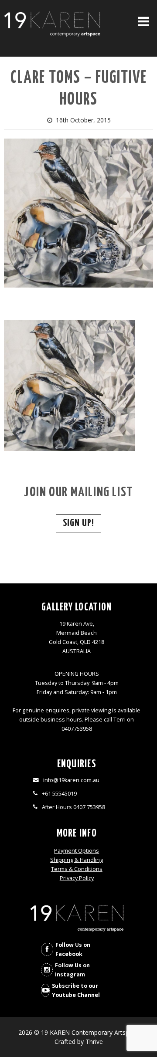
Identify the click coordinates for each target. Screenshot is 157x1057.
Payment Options (76, 850)
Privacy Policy (77, 878)
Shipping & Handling (76, 860)
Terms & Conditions (76, 869)
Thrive (94, 1041)
